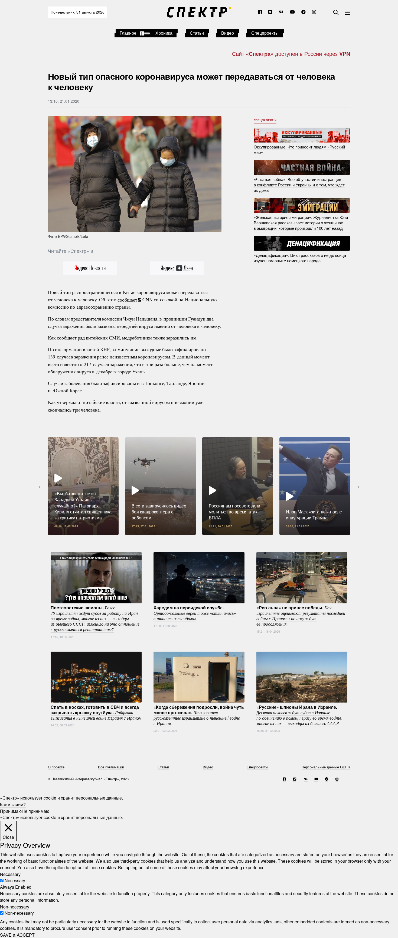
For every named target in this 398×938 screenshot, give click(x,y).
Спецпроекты (265, 33)
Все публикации (111, 766)
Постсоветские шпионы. (95, 618)
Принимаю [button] (11, 811)
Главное (128, 33)
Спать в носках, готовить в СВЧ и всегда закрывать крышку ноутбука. (96, 712)
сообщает (127, 299)
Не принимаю (35, 811)
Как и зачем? (13, 804)
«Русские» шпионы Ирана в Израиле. (299, 715)
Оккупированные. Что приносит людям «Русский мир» (299, 149)
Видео (227, 33)
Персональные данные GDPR (326, 766)
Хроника (163, 33)
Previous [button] (40, 486)
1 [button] (191, 539)
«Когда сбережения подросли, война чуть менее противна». (199, 715)
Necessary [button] (10, 874)
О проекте (56, 766)
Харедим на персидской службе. (195, 612)
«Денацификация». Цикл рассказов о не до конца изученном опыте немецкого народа (300, 257)
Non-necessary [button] (14, 906)
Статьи (197, 33)
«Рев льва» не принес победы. (300, 615)
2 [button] (199, 539)
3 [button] (207, 539)
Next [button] (357, 486)
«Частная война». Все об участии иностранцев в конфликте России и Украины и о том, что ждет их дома (299, 184)
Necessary (15, 880)
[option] (83, 486)
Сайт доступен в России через (291, 53)
